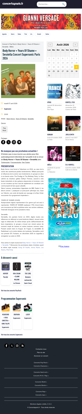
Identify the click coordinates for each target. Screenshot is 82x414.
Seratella (31, 119)
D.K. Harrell (69, 165)
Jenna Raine (35, 247)
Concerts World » (41, 382)
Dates (19, 34)
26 (58, 71)
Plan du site (41, 352)
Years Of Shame (21, 119)
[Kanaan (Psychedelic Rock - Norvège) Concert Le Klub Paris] (54, 123)
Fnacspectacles (16, 162)
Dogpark (17, 314)
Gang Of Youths (24, 247)
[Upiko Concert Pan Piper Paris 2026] (54, 91)
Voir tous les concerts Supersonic (12, 335)
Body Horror (11, 119)
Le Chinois (16, 283)
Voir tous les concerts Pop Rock (11, 290)
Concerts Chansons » (41, 366)
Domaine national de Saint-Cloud (28, 280)
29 (72, 71)
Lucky (28, 314)
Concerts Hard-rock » (41, 372)
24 (49, 71)
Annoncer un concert (41, 356)
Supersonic (7, 109)
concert (5, 44)
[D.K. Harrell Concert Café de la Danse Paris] (72, 153)
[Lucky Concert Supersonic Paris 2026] (28, 307)
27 (63, 71)
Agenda (4, 34)
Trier (25, 34)
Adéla (49, 165)
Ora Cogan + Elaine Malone (16, 276)
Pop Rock (12, 44)
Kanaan (50, 134)
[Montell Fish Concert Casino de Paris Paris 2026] (72, 91)
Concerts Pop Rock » (41, 362)
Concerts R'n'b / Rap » (41, 376)
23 (76, 67)
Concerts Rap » (41, 391)
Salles (47, 34)
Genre (12, 34)
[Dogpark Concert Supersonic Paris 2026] (17, 307)
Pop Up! (5, 277)
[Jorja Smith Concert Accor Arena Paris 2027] (72, 123)
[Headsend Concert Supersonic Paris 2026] (6, 307)
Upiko (49, 102)
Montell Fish (70, 102)
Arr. (31, 34)
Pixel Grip (9, 250)
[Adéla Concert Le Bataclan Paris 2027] (54, 153)
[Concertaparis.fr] (12, 4)
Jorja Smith (69, 134)
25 (54, 71)
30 (76, 71)
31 (49, 75)
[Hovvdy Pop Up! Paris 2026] (6, 266)
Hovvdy (5, 273)
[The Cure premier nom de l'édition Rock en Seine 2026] (28, 266)
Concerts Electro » (41, 385)
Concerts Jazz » (41, 395)
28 (67, 71)
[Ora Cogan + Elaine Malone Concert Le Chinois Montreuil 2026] (17, 266)
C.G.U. (49, 404)
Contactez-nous (41, 349)
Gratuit (39, 34)
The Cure (28, 273)
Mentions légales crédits (38, 404)
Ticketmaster (5, 162)
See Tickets (26, 162)
